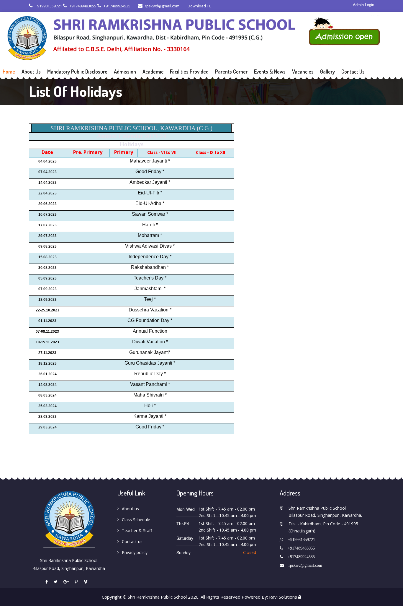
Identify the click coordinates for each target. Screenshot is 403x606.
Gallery (327, 71)
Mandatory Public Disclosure (77, 71)
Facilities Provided (189, 71)
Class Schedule (136, 519)
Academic (152, 71)
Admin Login (363, 4)
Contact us (132, 541)
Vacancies (303, 71)
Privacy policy (135, 552)
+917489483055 (82, 6)
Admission (125, 71)
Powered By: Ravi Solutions (269, 597)
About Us (31, 71)
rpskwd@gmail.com (162, 6)
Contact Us (353, 71)
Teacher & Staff (137, 530)
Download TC (199, 6)
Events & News (270, 71)
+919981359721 (48, 6)
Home (9, 71)
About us (130, 508)
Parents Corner (231, 71)
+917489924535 (117, 6)
